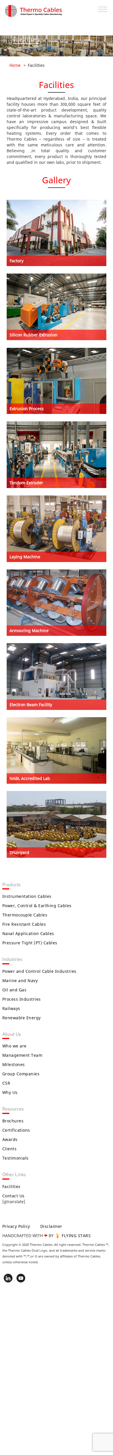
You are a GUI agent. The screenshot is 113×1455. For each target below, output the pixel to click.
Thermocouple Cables (25, 915)
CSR (6, 1083)
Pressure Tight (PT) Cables (29, 943)
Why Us (10, 1092)
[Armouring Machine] (56, 604)
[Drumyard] (56, 826)
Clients (9, 1148)
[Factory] (56, 234)
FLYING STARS (76, 1235)
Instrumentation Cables (27, 896)
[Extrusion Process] (56, 382)
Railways (11, 1008)
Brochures (13, 1121)
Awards (10, 1139)
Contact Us (13, 1196)
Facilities (11, 1186)
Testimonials (15, 1158)
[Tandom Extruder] (56, 456)
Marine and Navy (20, 980)
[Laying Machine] (56, 530)
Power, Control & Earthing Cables (37, 905)
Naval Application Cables (28, 933)
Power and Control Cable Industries (39, 971)
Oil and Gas (14, 990)
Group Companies (21, 1074)
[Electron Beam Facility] (56, 678)
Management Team (22, 1055)
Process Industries (21, 999)
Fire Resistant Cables (24, 924)
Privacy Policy (16, 1226)
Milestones (13, 1064)
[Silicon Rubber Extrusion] (56, 308)
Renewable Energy (21, 1017)
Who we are (14, 1046)
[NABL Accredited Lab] (56, 752)
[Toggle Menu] (102, 9)
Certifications (16, 1130)
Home (15, 65)
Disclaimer (51, 1226)
